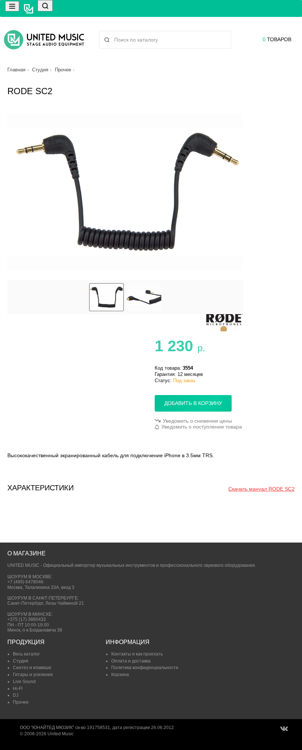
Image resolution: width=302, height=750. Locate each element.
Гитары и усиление (33, 674)
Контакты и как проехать (137, 654)
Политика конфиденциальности (144, 667)
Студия (40, 69)
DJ (15, 695)
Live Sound (24, 681)
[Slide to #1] (106, 297)
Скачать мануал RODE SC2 (261, 489)
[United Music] (44, 40)
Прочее (63, 69)
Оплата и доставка (131, 661)
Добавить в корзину (193, 403)
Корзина (120, 674)
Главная (16, 69)
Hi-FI (17, 688)
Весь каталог (26, 654)
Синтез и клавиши (32, 667)
